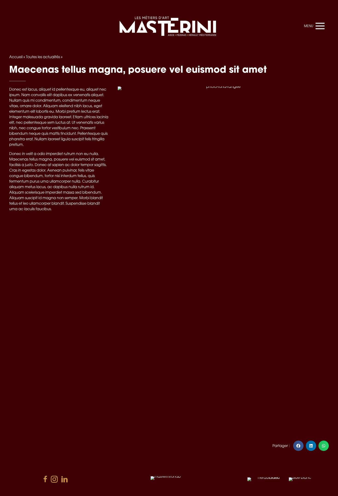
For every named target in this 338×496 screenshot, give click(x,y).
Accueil (16, 56)
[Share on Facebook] (298, 446)
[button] (313, 26)
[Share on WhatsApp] (323, 446)
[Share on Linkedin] (311, 446)
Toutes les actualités (43, 56)
